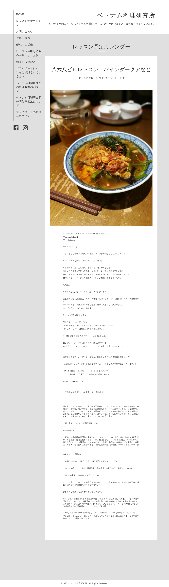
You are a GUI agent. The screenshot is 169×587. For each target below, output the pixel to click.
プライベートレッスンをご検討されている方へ (28, 72)
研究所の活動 (24, 44)
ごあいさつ (23, 38)
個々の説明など (26, 61)
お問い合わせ (24, 31)
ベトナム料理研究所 (129, 15)
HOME (20, 14)
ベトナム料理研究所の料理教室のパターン (28, 87)
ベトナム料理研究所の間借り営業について (28, 101)
